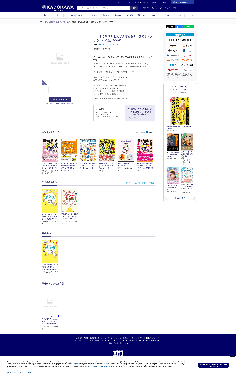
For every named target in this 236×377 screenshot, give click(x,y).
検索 (134, 8)
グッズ (178, 15)
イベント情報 (171, 8)
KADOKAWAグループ (151, 338)
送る (190, 27)
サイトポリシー (122, 340)
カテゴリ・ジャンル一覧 (128, 2)
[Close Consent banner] (232, 359)
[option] (51, 258)
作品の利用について (81, 340)
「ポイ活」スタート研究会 (107, 45)
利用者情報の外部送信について (118, 343)
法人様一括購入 (137, 338)
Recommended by (140, 132)
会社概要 (79, 338)
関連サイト (156, 2)
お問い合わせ (94, 340)
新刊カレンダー (157, 8)
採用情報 (93, 338)
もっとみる (179, 198)
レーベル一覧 (144, 2)
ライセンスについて (114, 338)
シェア (181, 27)
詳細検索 (145, 8)
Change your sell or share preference (19, 368)
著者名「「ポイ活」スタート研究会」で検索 (139, 183)
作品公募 (166, 2)
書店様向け (126, 338)
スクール (191, 15)
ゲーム (166, 15)
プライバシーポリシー (108, 340)
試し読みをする (62, 99)
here (75, 363)
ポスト (171, 27)
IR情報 (86, 338)
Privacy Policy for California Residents (19, 372)
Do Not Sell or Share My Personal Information (144, 340)
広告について (101, 338)
